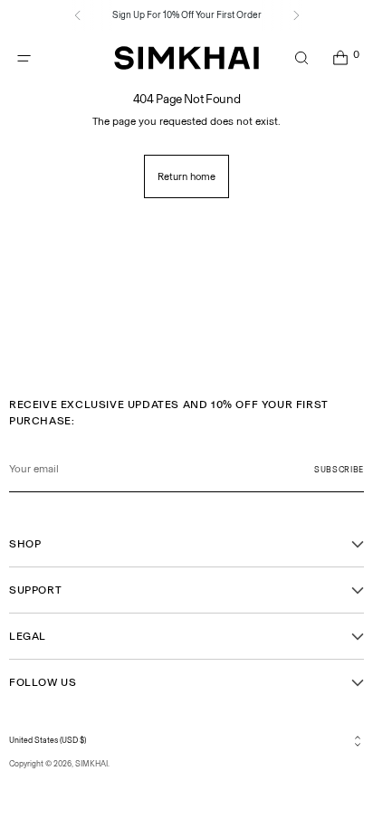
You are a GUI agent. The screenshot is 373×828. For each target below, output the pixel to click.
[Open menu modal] (24, 58)
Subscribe (339, 469)
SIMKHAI (91, 763)
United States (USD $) (47, 740)
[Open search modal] (301, 58)
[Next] (296, 15)
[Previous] (78, 15)
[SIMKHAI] (186, 58)
